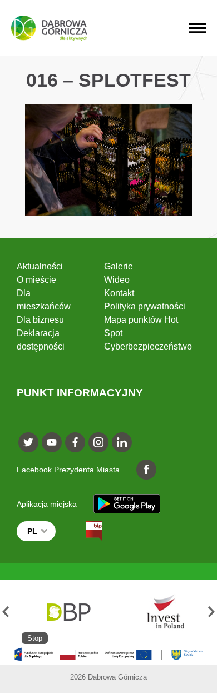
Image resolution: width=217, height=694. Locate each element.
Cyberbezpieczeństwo (148, 346)
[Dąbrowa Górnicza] (49, 28)
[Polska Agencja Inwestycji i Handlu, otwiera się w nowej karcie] (160, 612)
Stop (34, 638)
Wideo (117, 279)
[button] (5, 612)
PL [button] (32, 531)
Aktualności (40, 266)
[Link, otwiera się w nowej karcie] (84, 531)
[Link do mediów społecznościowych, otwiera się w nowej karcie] (28, 442)
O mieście (36, 279)
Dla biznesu (40, 319)
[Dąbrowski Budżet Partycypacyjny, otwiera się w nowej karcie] (68, 612)
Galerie (118, 266)
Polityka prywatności (144, 306)
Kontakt (119, 293)
